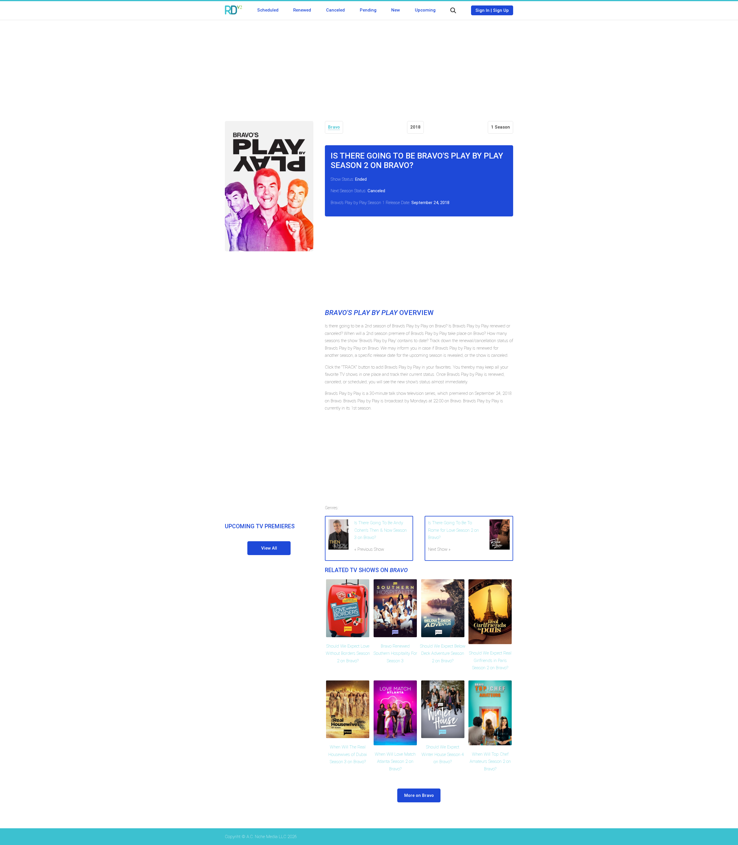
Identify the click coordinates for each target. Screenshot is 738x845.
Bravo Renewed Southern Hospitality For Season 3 (395, 653)
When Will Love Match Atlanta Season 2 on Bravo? (395, 762)
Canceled (335, 10)
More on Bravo (419, 795)
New (395, 10)
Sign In (482, 10)
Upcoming (425, 10)
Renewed (302, 10)
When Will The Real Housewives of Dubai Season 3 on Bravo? (347, 754)
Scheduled (267, 10)
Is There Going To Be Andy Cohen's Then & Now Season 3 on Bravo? (380, 530)
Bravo (334, 127)
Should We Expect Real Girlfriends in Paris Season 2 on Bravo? (490, 660)
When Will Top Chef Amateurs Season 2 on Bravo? (490, 762)
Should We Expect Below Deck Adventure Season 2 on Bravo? (442, 653)
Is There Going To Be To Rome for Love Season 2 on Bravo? (453, 530)
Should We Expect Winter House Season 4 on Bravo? (442, 754)
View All (269, 548)
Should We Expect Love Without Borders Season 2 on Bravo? (348, 653)
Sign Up (501, 10)
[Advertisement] (369, 66)
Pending (368, 10)
